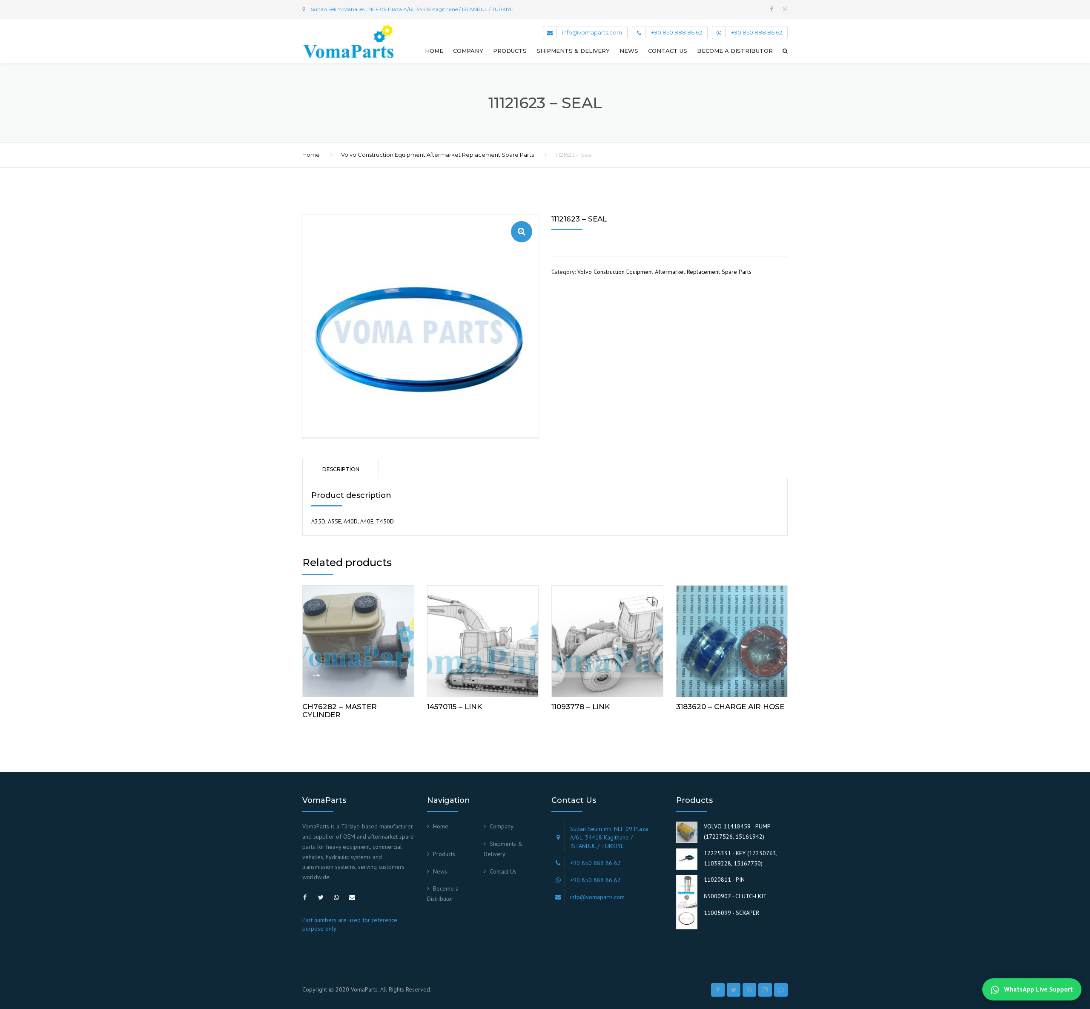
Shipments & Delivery (573, 50)
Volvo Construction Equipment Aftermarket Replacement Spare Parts (437, 154)
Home (434, 50)
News (629, 50)
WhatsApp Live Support (1037, 989)
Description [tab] (340, 469)
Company (468, 50)
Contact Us (667, 50)
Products (510, 50)
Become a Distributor (735, 50)
